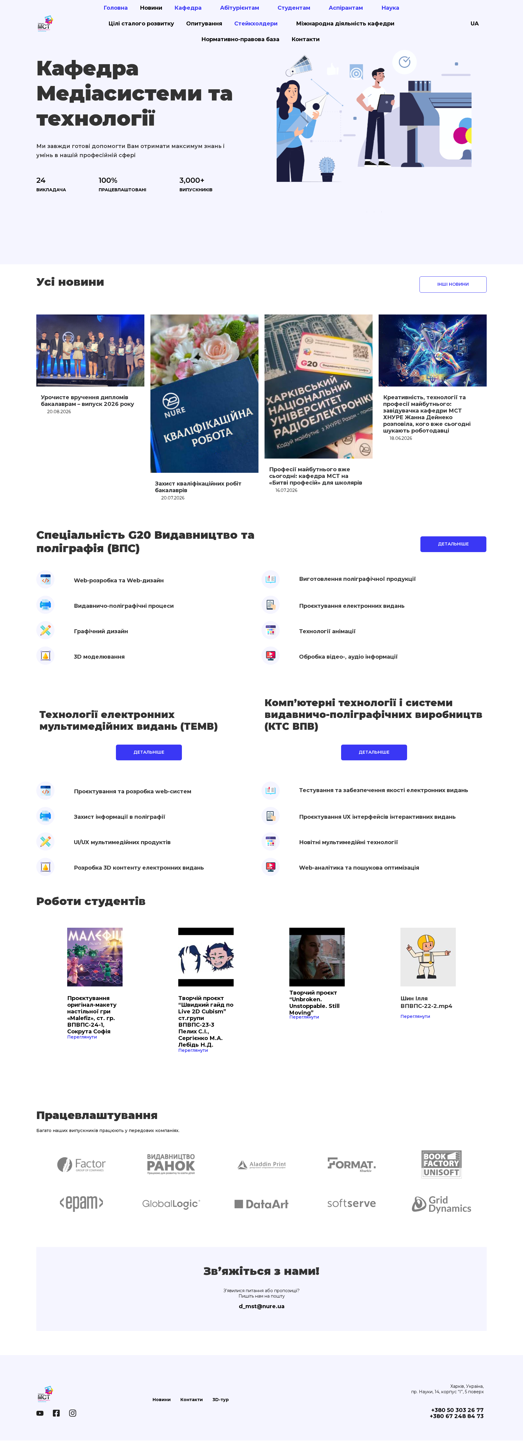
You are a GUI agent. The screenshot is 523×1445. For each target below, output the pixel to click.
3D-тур (220, 1399)
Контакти (305, 39)
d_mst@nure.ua (262, 1306)
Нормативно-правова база (240, 39)
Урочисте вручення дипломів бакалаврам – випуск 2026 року (87, 400)
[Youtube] (40, 1413)
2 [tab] (374, 212)
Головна (116, 8)
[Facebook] (56, 1413)
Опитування (204, 23)
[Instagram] (72, 1413)
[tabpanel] (374, 108)
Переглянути (82, 1037)
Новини (151, 8)
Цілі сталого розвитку (141, 23)
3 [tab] (381, 212)
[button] (453, 284)
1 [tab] (367, 212)
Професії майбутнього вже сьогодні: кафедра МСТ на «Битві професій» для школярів (315, 476)
